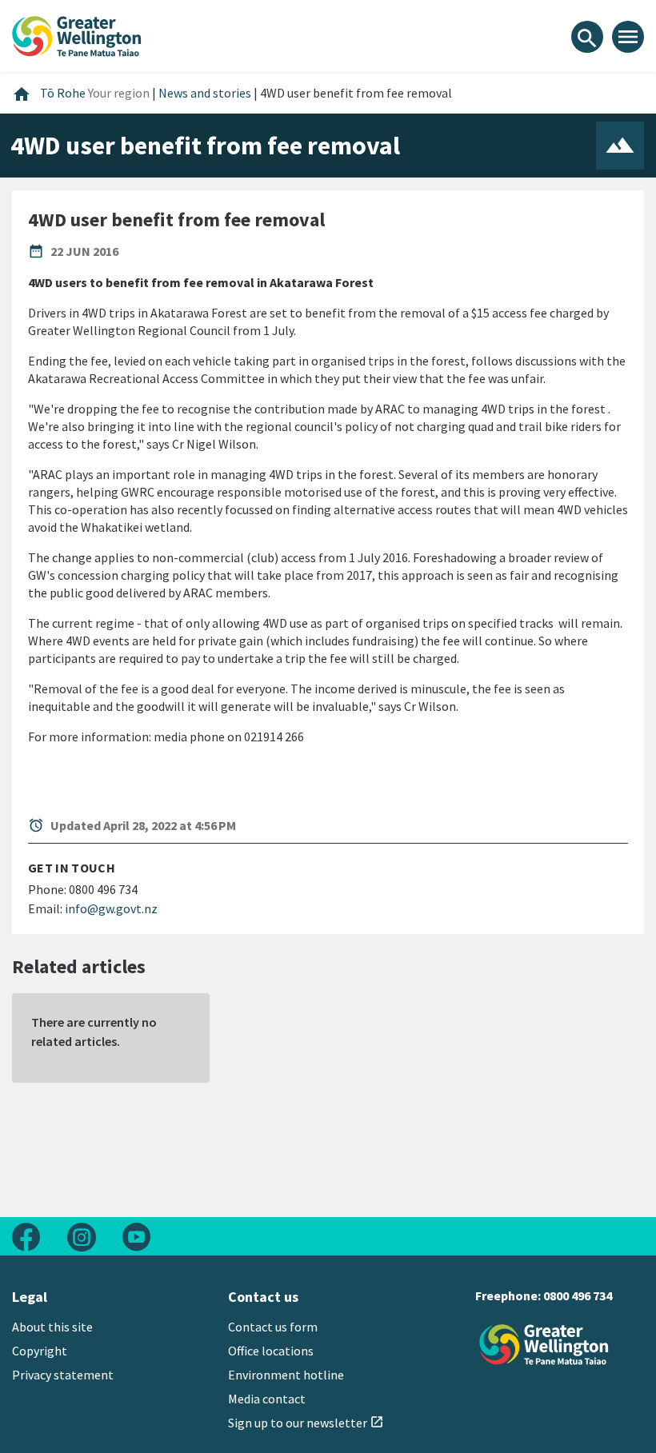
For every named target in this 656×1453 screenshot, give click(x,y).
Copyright (39, 1351)
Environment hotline (286, 1375)
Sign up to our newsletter (306, 1423)
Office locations (271, 1351)
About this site (52, 1327)
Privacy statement (63, 1375)
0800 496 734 (577, 1295)
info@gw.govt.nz (111, 908)
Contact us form (273, 1327)
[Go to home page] (77, 34)
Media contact (267, 1399)
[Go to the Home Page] (544, 1344)
